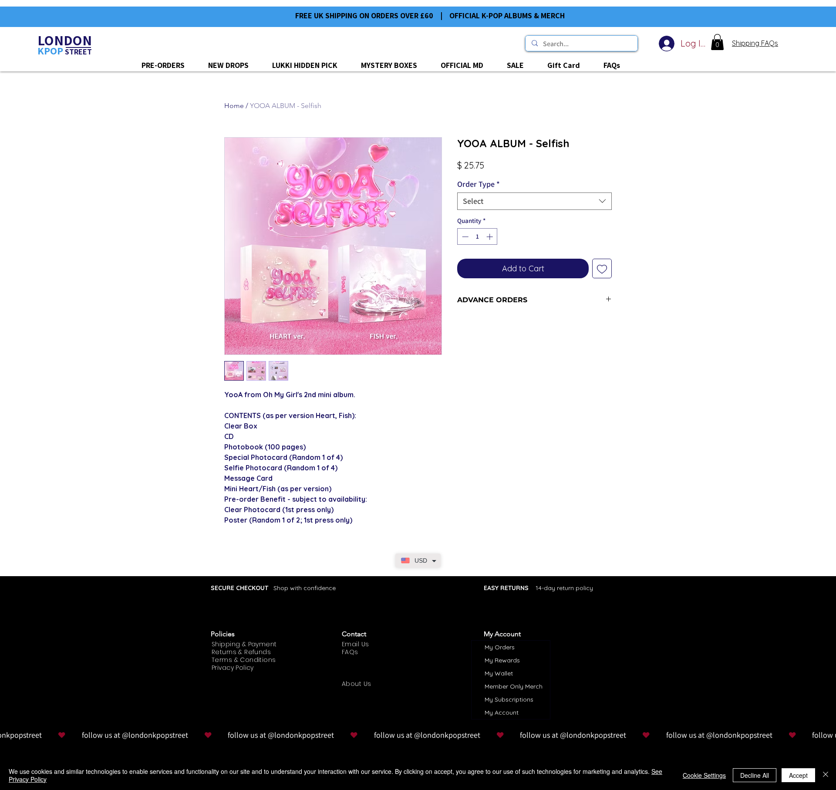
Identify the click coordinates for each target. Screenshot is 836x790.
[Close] (825, 775)
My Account (502, 712)
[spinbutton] (477, 237)
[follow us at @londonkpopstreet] (418, 735)
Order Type (478, 184)
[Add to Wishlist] (602, 268)
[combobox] (534, 201)
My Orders (500, 647)
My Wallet (499, 673)
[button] (717, 42)
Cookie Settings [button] (704, 775)
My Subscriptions (509, 699)
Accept (798, 775)
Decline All (754, 775)
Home (234, 105)
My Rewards (502, 660)
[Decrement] (464, 237)
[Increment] (490, 237)
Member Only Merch (514, 686)
